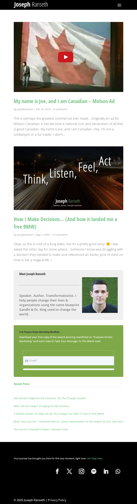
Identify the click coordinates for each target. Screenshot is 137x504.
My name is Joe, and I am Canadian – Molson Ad (64, 101)
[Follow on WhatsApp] (118, 471)
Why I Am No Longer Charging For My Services (41, 406)
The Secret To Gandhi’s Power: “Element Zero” (41, 429)
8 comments (60, 109)
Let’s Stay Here (94, 458)
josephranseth (25, 109)
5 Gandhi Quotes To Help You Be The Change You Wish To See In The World (59, 413)
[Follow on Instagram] (81, 471)
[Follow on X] (69, 471)
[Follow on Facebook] (57, 471)
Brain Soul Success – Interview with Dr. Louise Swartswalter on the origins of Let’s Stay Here (68, 421)
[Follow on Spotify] (93, 471)
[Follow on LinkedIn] (105, 471)
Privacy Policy (57, 500)
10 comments (60, 234)
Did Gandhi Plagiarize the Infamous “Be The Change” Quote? (50, 398)
